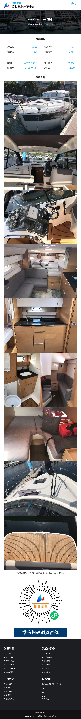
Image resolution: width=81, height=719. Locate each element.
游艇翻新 (47, 665)
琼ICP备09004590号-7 (47, 716)
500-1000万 (10, 668)
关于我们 (9, 684)
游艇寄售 (47, 653)
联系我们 (9, 695)
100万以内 (10, 657)
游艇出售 (38, 24)
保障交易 (47, 661)
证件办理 (47, 668)
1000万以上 (10, 672)
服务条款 (9, 688)
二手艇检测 (48, 657)
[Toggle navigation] (73, 4)
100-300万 (10, 661)
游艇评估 (47, 672)
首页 (30, 24)
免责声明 (9, 691)
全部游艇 (9, 653)
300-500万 (10, 665)
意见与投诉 (10, 699)
